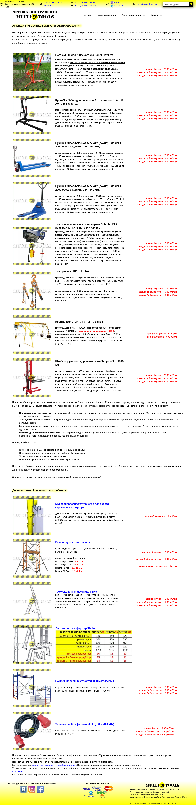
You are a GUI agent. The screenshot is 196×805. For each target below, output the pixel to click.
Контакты (156, 15)
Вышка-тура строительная (72, 542)
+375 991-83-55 (86, 5)
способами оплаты (66, 765)
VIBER (116, 2)
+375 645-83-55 (85, 3)
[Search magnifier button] (191, 4)
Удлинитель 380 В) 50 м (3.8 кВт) (84, 724)
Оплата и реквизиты (133, 15)
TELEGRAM (118, 6)
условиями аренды (42, 765)
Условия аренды (107, 15)
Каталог (87, 15)
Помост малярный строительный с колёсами (84, 681)
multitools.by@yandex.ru (148, 4)
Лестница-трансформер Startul (75, 628)
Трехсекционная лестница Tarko (76, 591)
